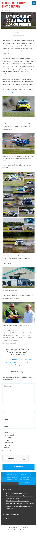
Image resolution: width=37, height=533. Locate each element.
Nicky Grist (5, 338)
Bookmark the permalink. (9, 343)
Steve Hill (27, 338)
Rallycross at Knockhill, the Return (16, 493)
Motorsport (11, 330)
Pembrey (21, 338)
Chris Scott (16, 333)
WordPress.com (24, 530)
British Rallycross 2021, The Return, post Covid (20, 503)
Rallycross (17, 330)
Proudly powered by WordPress (18, 527)
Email (6, 419)
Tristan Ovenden (13, 340)
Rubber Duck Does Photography (14, 4)
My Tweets (5, 518)
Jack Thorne (23, 333)
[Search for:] (12, 10)
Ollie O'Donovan (13, 338)
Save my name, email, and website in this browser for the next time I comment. (9, 441)
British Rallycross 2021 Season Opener (17, 501)
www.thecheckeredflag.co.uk (22, 87)
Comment (8, 386)
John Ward (30, 333)
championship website (11, 92)
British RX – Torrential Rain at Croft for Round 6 (25, 478)
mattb (23, 33)
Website (7, 426)
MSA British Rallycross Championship (20, 335)
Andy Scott (10, 333)
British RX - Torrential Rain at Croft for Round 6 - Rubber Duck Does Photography (19, 362)
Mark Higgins (6, 335)
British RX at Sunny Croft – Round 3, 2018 (12, 477)
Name (6, 412)
